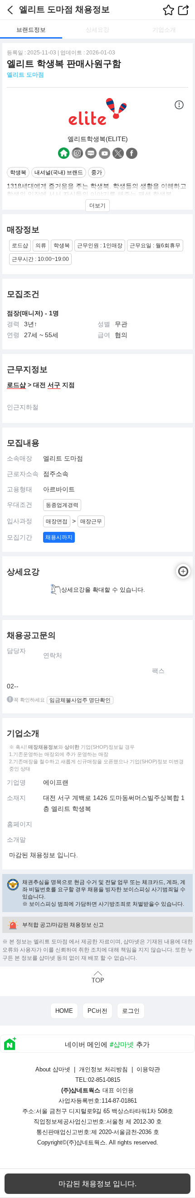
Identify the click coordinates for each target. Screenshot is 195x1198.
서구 (54, 384)
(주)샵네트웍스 (86, 1142)
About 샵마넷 (52, 1069)
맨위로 (97, 977)
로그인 (131, 1011)
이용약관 (148, 1069)
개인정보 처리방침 (103, 1069)
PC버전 (97, 1011)
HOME (64, 1011)
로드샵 (16, 384)
